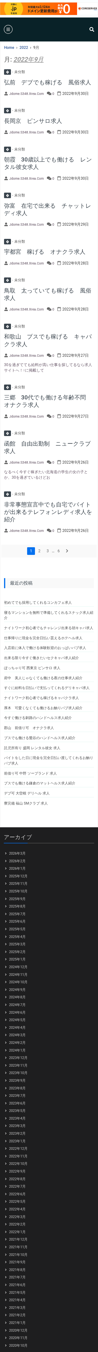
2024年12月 (18, 967)
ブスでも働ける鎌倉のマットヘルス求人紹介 (39, 783)
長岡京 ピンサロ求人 (33, 121)
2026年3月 (17, 853)
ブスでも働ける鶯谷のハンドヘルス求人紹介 (39, 738)
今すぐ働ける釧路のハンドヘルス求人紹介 (38, 718)
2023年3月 (17, 1126)
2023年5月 (17, 1111)
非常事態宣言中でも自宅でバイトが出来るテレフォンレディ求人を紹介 (48, 512)
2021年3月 (17, 1308)
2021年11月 (18, 1247)
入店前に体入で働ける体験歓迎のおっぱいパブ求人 (45, 648)
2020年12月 (18, 1330)
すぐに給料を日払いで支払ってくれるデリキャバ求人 (47, 688)
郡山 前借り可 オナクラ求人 (29, 728)
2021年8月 (17, 1270)
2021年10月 (18, 1255)
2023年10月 (18, 1073)
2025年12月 (18, 876)
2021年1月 (17, 1323)
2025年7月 (17, 914)
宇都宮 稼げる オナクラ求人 (44, 251)
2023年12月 (18, 1058)
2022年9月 (17, 1171)
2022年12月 (18, 1148)
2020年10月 (18, 1345)
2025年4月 (17, 937)
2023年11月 (18, 1065)
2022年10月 (18, 1164)
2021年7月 (17, 1277)
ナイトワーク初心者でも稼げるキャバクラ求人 (41, 698)
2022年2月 (17, 1224)
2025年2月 (17, 952)
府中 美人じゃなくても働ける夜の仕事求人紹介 (43, 678)
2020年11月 (18, 1338)
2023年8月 (17, 1088)
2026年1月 (17, 868)
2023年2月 (17, 1133)
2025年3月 (17, 944)
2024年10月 (18, 982)
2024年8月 (17, 997)
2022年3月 (17, 1217)
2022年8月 (17, 1179)
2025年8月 (17, 906)
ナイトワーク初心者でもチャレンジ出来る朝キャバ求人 (48, 628)
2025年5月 (17, 929)
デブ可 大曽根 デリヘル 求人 (27, 793)
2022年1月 (17, 1232)
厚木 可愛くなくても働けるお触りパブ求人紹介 (43, 708)
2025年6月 (17, 921)
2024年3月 (17, 1035)
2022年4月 (17, 1209)
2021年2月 (17, 1315)
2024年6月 (17, 1012)
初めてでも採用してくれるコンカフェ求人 (38, 602)
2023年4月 (17, 1118)
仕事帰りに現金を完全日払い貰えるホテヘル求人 (43, 638)
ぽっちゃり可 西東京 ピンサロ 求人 (32, 668)
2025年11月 (18, 883)
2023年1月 (17, 1141)
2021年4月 (17, 1300)
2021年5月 (17, 1292)
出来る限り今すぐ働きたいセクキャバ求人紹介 (41, 658)
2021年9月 (17, 1262)
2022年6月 (17, 1194)
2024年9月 (17, 990)
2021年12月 (18, 1239)
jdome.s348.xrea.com (26, 94)
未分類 (15, 72)
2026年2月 (17, 861)
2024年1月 (17, 1050)
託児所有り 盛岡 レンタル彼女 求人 (32, 748)
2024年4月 (17, 1027)
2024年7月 (17, 1005)
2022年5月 (17, 1201)
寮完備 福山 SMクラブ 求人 (26, 803)
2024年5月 (17, 1020)
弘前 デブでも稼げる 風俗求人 (47, 82)
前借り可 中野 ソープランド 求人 (30, 773)
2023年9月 (17, 1080)
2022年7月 (17, 1186)
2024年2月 (17, 1043)
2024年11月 (18, 974)
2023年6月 (17, 1103)
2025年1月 (17, 959)
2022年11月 (18, 1156)
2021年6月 (17, 1285)
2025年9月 (17, 899)
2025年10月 (18, 891)
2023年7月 (17, 1095)
